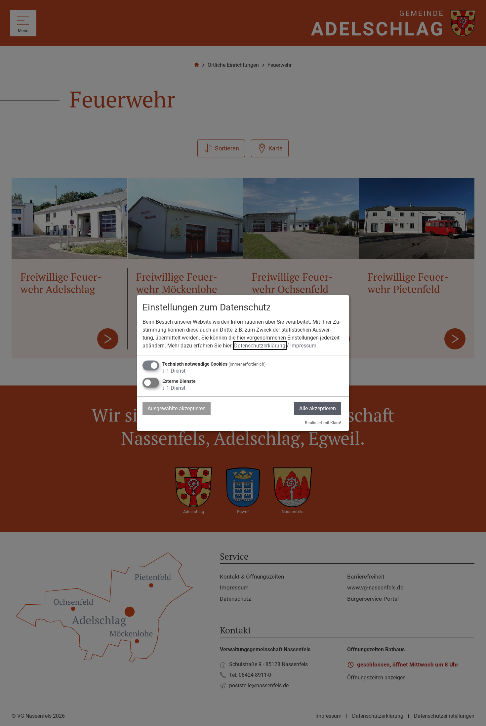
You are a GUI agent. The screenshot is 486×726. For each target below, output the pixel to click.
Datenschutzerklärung (259, 346)
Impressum (303, 346)
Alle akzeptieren (317, 408)
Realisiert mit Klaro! (323, 422)
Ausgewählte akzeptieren (176, 408)
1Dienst (173, 371)
